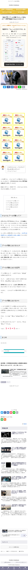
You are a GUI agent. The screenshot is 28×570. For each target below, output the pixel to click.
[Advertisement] (14, 101)
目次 (12, 197)
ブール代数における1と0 (12, 202)
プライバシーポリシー (21, 562)
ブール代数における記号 (12, 204)
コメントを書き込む (14, 547)
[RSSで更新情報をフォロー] (5, 419)
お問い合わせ (7, 562)
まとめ (8, 209)
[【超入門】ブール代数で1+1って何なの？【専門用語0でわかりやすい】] (12, 87)
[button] (25, 351)
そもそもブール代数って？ (13, 200)
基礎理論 (4, 382)
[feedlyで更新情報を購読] (2, 419)
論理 (9, 382)
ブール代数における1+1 (12, 207)
